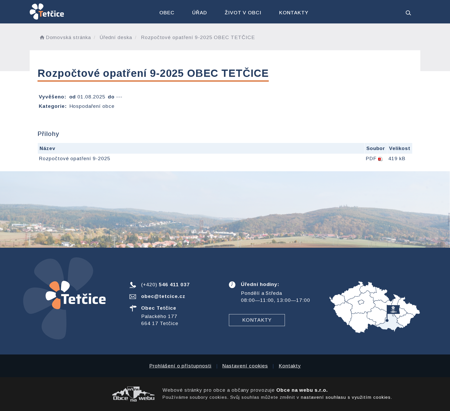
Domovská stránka (68, 37)
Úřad (199, 12)
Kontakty (293, 12)
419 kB (396, 158)
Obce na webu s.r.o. (302, 390)
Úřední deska (116, 37)
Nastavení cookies (245, 366)
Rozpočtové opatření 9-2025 (74, 158)
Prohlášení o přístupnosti (180, 366)
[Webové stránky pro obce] (92, 394)
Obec (166, 12)
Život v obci (243, 12)
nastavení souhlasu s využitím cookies (346, 397)
